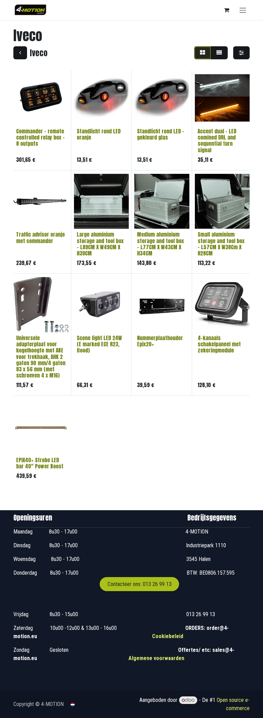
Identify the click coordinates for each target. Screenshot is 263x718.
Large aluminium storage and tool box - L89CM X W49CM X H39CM (100, 243)
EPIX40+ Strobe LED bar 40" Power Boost (39, 463)
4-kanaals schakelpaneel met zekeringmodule (219, 344)
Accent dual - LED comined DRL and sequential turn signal (217, 140)
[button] (24, 116)
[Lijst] (219, 52)
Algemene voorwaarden (156, 658)
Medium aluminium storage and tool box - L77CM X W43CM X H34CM (160, 243)
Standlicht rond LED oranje (99, 134)
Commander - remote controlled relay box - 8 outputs (40, 137)
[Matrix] (202, 52)
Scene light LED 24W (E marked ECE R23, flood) (99, 344)
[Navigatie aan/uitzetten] (243, 10)
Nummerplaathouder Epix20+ (160, 341)
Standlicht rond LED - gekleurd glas (160, 134)
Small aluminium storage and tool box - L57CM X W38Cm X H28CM (221, 243)
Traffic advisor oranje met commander (40, 237)
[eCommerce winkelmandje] (226, 10)
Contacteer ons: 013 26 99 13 (140, 584)
